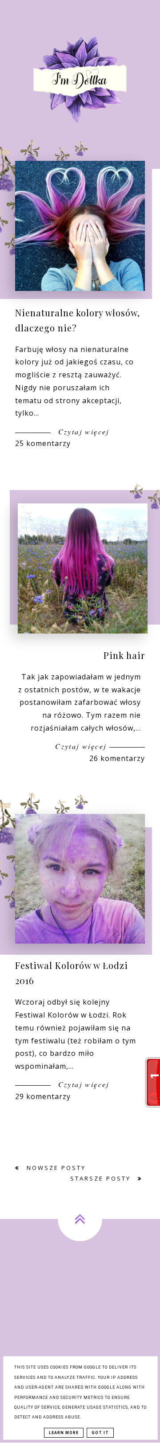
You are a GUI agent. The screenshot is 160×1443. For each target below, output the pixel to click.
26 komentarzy (117, 758)
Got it (100, 1433)
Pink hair (124, 655)
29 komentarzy (43, 1096)
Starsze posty (101, 1178)
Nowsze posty (55, 1168)
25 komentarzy (43, 443)
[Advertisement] (80, 1330)
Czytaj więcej (82, 431)
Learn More (64, 1433)
